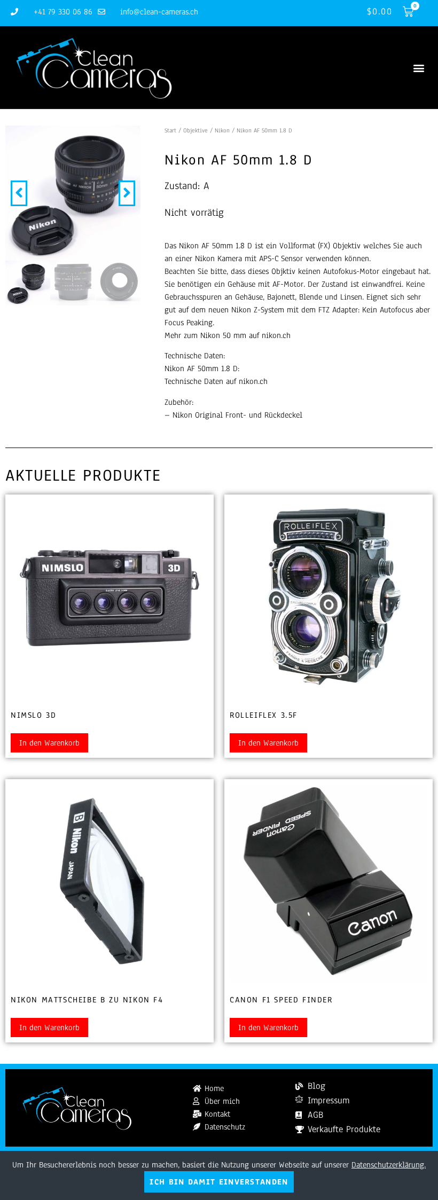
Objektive (195, 130)
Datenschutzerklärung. (388, 1164)
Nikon (222, 130)
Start (170, 130)
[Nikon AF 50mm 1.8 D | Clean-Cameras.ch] (72, 193)
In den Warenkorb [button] (49, 743)
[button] (418, 67)
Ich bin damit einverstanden (219, 1182)
